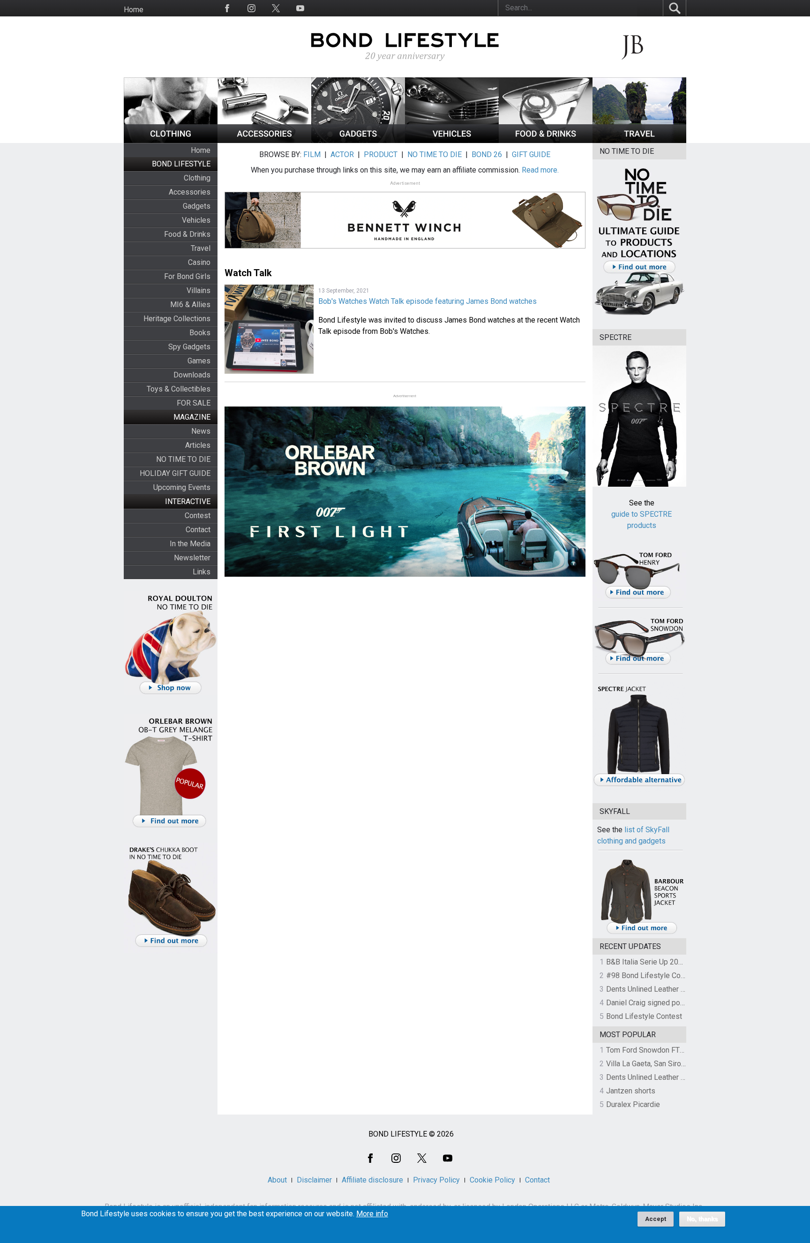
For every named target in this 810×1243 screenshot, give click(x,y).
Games (199, 360)
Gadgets (196, 206)
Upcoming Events (181, 487)
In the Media (190, 543)
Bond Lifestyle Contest (644, 1016)
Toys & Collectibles (178, 388)
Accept (655, 1218)
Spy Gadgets (189, 346)
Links (201, 571)
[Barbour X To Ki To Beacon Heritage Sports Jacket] (641, 932)
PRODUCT (381, 154)
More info (372, 1214)
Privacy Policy (436, 1179)
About (277, 1179)
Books (199, 332)
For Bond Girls (187, 276)
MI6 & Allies (190, 304)
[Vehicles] (452, 140)
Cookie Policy (492, 1179)
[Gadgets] (358, 140)
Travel (200, 248)
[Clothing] (171, 140)
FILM (312, 154)
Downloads (191, 374)
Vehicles (196, 220)
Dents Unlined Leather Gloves (655, 989)
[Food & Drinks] (545, 140)
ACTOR (342, 154)
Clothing (197, 177)
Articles (197, 445)
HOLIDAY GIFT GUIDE (175, 473)
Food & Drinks (187, 234)
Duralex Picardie (633, 1104)
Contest (197, 515)
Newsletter (192, 557)
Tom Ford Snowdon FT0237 (651, 1050)
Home (133, 9)
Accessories (189, 192)
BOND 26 (487, 154)
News (200, 431)
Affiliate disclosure (372, 1179)
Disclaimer (314, 1179)
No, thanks (702, 1219)
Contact (198, 529)
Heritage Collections (176, 318)
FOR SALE (193, 403)
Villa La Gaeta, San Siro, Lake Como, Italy (672, 1063)
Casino (199, 262)
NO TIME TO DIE (183, 459)
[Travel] (639, 140)
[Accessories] (264, 140)
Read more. (540, 170)
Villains (198, 290)
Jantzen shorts (630, 1090)
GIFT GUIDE (531, 154)
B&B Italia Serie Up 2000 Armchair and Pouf (677, 961)
